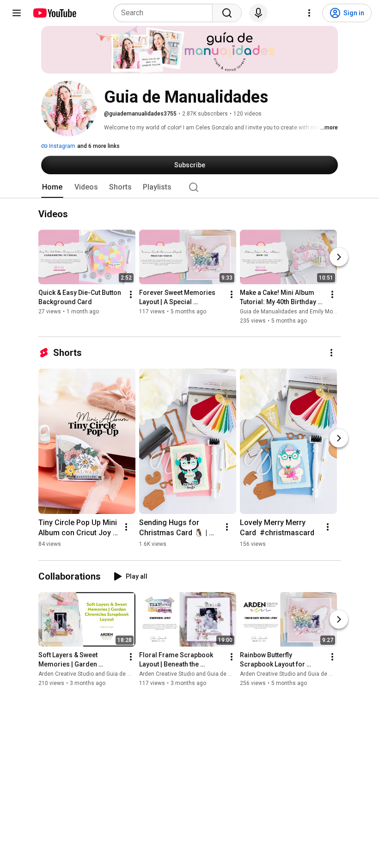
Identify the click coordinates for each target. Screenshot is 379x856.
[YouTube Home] (54, 13)
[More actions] (131, 295)
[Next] (339, 257)
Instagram (61, 146)
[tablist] (189, 187)
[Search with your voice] (258, 13)
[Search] (227, 13)
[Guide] (16, 12)
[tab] (52, 187)
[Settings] (309, 12)
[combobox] (165, 12)
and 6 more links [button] (98, 146)
